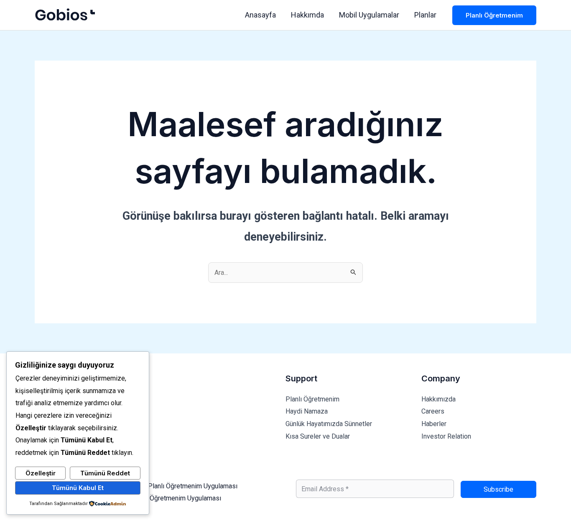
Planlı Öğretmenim (312, 399)
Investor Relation (446, 436)
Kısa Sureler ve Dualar (318, 436)
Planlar (425, 14)
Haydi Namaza (307, 411)
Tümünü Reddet (105, 473)
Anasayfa (260, 14)
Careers (432, 411)
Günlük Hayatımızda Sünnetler (329, 424)
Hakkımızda (438, 399)
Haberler (433, 424)
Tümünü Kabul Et (78, 488)
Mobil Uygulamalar (369, 14)
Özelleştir (40, 473)
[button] (494, 15)
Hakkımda (307, 14)
